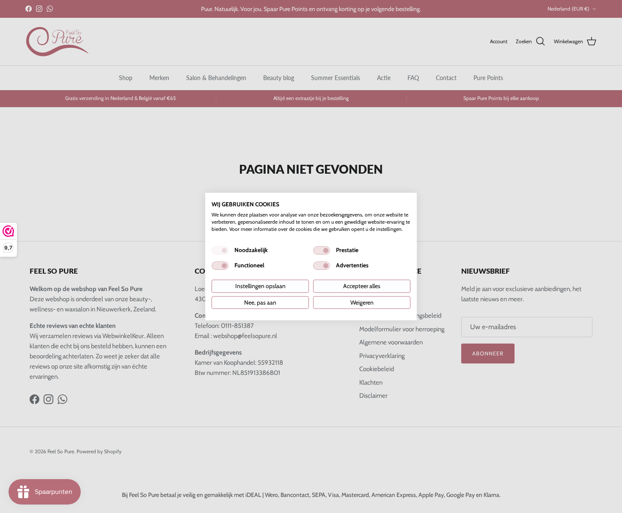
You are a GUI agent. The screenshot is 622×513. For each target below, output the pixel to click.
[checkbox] (220, 250)
